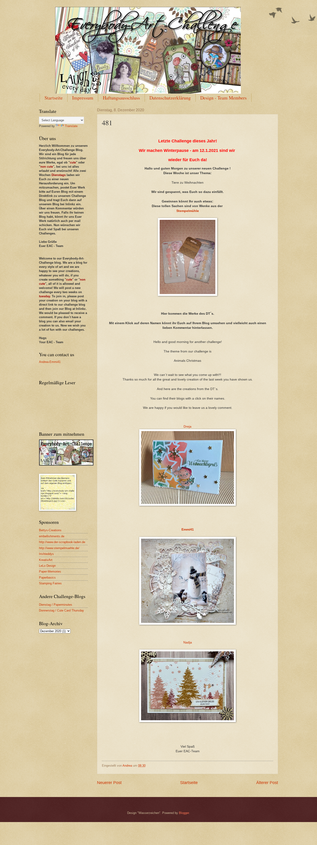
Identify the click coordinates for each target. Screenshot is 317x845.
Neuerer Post (109, 782)
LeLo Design (47, 565)
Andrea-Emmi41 (50, 362)
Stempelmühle (187, 211)
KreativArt (45, 560)
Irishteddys (46, 554)
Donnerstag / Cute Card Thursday (61, 610)
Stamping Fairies (50, 583)
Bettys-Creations (50, 530)
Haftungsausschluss (121, 98)
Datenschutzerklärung (170, 98)
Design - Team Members (223, 98)
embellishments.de (51, 536)
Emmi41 (187, 529)
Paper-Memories (50, 571)
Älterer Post (267, 782)
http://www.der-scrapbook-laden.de (62, 542)
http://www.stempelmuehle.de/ (59, 548)
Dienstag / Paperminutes (55, 604)
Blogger (184, 813)
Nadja (187, 642)
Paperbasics (47, 577)
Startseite (54, 98)
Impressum (82, 98)
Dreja (187, 426)
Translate (71, 126)
